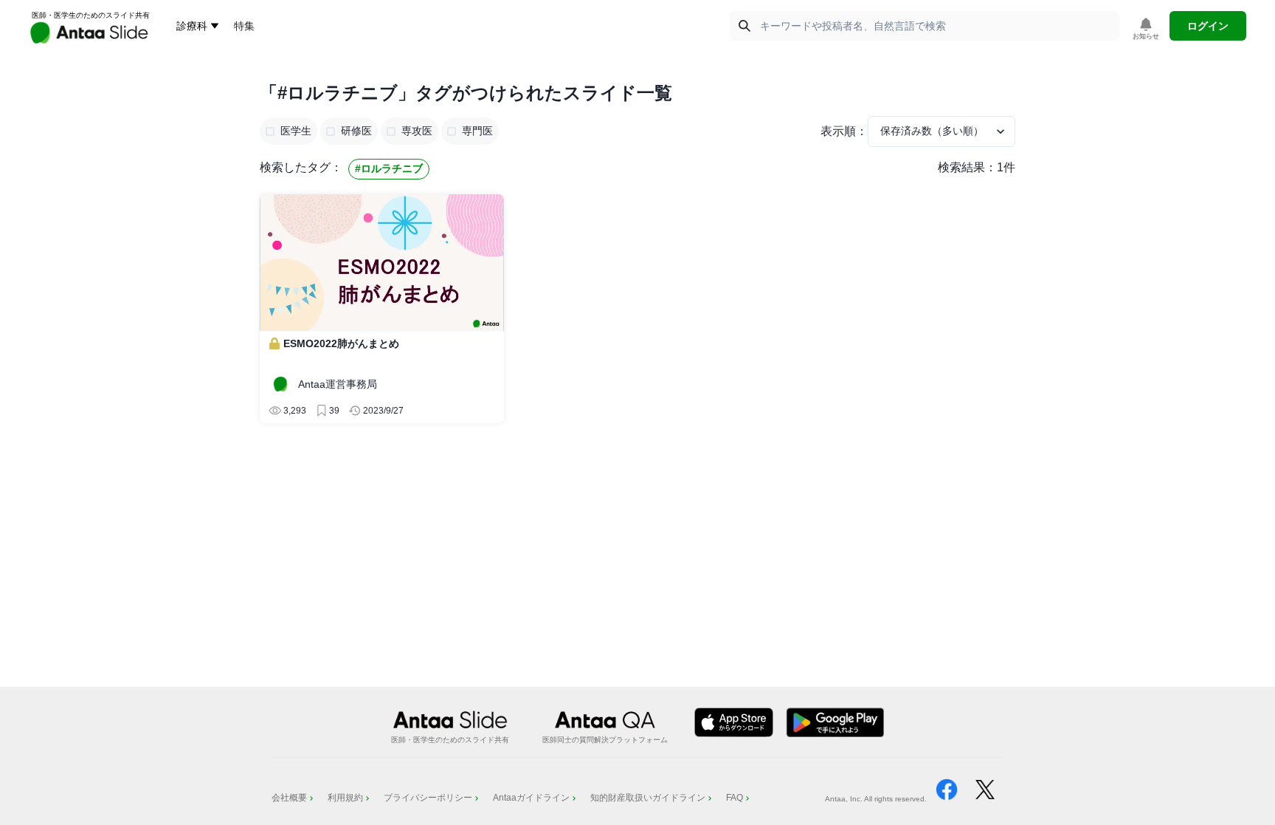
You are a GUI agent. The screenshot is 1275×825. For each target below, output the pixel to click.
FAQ (734, 798)
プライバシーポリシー (428, 798)
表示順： (844, 131)
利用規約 (345, 798)
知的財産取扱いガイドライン (647, 798)
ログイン (1208, 26)
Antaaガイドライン (531, 798)
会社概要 (289, 798)
